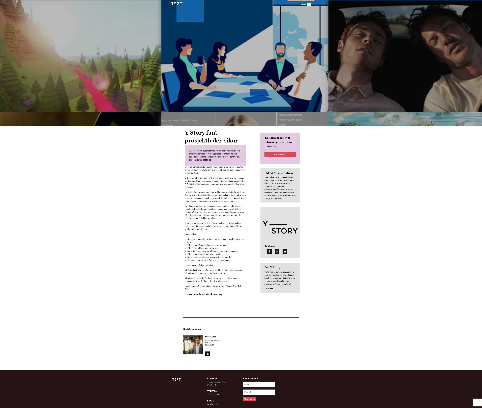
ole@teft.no (209, 345)
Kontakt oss (280, 154)
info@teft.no (213, 404)
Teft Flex (206, 160)
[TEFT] (177, 379)
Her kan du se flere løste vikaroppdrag (203, 294)
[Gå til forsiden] (176, 3)
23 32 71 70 (213, 394)
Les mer (270, 288)
